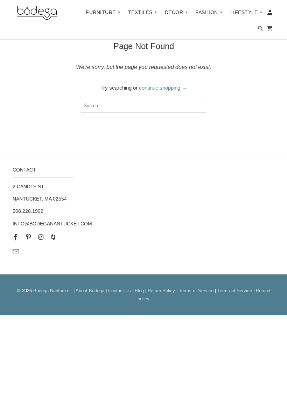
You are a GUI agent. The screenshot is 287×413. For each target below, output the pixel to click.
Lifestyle (246, 12)
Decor (176, 12)
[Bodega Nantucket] (37, 13)
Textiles (142, 12)
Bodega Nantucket (52, 290)
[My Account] (270, 13)
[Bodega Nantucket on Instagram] (42, 237)
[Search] (261, 29)
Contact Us (119, 290)
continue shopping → (163, 88)
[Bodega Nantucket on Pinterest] (29, 237)
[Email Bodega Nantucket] (16, 251)
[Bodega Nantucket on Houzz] (54, 237)
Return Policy (161, 290)
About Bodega (90, 290)
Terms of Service (196, 290)
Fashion (209, 12)
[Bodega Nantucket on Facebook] (16, 237)
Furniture (103, 12)
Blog (139, 290)
